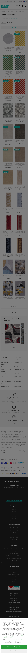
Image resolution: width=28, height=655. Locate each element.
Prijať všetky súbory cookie (14, 646)
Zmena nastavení (14, 651)
